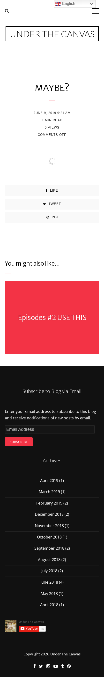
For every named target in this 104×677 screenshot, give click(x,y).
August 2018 (49, 559)
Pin (54, 217)
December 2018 (49, 514)
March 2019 (49, 491)
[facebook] (35, 666)
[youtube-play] (55, 666)
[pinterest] (69, 666)
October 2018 (49, 537)
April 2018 (49, 604)
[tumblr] (62, 666)
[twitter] (41, 666)
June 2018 (49, 582)
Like (53, 190)
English (68, 3)
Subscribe (19, 442)
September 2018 (49, 548)
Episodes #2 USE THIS (52, 317)
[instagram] (48, 666)
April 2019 (49, 480)
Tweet (54, 204)
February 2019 (49, 503)
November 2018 (49, 525)
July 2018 (49, 570)
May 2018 (49, 593)
